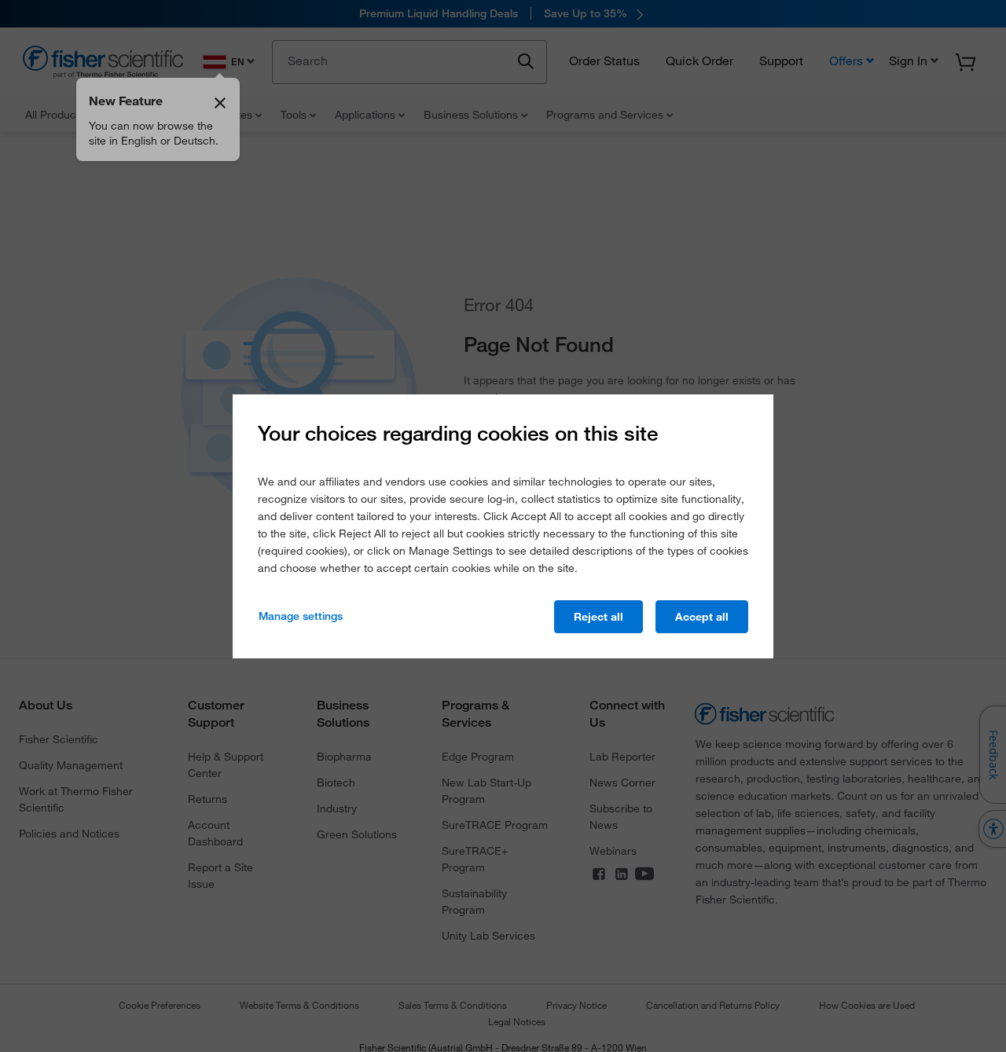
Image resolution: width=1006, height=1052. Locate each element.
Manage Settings (301, 616)
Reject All (598, 617)
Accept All (702, 617)
